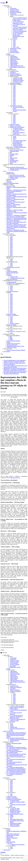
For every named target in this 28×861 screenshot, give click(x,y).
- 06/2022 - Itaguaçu (14, 323)
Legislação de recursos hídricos (17, 127)
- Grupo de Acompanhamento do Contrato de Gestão (20, 31)
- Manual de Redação (18, 144)
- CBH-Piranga (13, 56)
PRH (11, 336)
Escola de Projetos (11, 186)
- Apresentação (13, 8)
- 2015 (14, 100)
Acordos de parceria (11, 282)
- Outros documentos (17, 145)
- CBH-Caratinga (14, 61)
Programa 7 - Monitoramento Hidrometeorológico (13, 205)
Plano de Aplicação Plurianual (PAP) (15, 167)
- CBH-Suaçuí (13, 60)
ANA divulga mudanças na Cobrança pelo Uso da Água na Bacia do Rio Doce (15, 366)
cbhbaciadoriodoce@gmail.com (16, 859)
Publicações (9, 182)
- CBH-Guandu (13, 64)
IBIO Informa (10, 836)
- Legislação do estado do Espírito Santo (19, 133)
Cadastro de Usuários (12, 347)
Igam (11, 152)
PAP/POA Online (14, 178)
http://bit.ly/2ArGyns (15, 477)
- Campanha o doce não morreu (17, 278)
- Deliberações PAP (14, 170)
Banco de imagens (11, 841)
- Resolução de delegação (16, 75)
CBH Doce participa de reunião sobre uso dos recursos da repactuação (14, 363)
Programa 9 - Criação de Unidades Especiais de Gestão (15, 210)
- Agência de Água (14, 71)
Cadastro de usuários (14, 124)
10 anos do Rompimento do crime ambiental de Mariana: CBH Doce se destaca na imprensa (15, 361)
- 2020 (14, 93)
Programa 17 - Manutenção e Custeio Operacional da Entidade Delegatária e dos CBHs (17, 231)
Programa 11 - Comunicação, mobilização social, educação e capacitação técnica (16, 216)
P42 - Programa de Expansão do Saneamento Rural (14, 762)
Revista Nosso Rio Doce (12, 272)
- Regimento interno (14, 11)
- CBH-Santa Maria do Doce (16, 65)
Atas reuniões (13, 666)
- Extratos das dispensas (15, 83)
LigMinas (12, 159)
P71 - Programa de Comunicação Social (16, 771)
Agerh (11, 163)
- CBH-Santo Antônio (15, 59)
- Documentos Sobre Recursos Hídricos (17, 142)
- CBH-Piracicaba (14, 57)
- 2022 (14, 45)
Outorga (8, 342)
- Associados (13, 72)
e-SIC (11, 156)
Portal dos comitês (14, 154)
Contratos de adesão (11, 314)
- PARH (14, 137)
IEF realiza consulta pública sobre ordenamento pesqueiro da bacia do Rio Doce (15, 373)
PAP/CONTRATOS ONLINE (17, 175)
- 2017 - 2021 (16, 47)
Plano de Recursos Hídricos (13, 335)
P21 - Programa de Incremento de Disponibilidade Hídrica (14, 752)
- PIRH (14, 136)
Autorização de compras (12, 291)
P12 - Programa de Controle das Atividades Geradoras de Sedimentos (17, 749)
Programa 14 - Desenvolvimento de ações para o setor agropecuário (16, 222)
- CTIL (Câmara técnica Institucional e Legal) (18, 22)
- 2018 (14, 96)
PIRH (11, 338)
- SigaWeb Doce (13, 727)
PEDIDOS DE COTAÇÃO (13, 267)
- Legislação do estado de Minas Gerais (18, 130)
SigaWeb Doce (10, 172)
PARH (11, 339)
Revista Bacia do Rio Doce (13, 833)
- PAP (14, 139)
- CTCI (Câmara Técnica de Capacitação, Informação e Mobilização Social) (16, 717)
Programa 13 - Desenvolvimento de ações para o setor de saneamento (16, 220)
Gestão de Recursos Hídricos (13, 340)
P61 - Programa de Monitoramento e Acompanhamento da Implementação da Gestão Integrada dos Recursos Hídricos (16, 769)
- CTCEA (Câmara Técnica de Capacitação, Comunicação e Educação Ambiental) (20, 28)
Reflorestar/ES (10, 746)
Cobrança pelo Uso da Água (13, 343)
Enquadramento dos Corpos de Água (15, 346)
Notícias (8, 270)
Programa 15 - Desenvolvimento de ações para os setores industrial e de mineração (16, 225)
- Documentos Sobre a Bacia (19, 140)
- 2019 (14, 95)
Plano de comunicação (12, 279)
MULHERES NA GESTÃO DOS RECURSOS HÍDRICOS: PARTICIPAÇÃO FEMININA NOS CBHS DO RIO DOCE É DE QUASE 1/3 (15, 370)
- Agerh (11, 724)
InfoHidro (12, 155)
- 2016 (14, 99)
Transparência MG (14, 160)
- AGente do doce (14, 276)
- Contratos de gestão (17, 77)
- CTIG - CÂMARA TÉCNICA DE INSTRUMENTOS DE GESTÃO (18, 35)
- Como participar (14, 51)
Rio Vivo (9, 180)
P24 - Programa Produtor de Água (15, 755)
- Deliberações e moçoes (15, 48)
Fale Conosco (7, 351)
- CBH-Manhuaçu (14, 63)
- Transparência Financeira (16, 105)
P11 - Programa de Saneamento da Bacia (16, 747)
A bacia (8, 53)
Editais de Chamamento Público (11, 183)
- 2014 (14, 101)
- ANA (11, 723)
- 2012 (14, 104)
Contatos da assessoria (12, 271)
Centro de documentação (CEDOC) (15, 814)
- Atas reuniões (13, 49)
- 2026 (14, 40)
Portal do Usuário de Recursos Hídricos (16, 350)
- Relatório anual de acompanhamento (18, 168)
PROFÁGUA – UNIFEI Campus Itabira (16, 147)
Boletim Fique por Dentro (13, 835)
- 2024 (14, 43)
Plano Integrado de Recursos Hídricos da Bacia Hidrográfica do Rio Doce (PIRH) (16, 733)
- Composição (13, 13)
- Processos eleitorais (14, 52)
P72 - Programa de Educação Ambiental (16, 772)
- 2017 (14, 97)
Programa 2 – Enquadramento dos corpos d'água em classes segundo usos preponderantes (16, 191)
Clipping (9, 840)
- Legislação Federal (17, 128)
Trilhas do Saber (13, 158)
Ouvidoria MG (13, 162)
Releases (9, 274)
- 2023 (14, 44)
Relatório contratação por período (17, 176)
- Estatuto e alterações (15, 73)
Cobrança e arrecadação (15, 125)
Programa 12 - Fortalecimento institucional (17, 218)
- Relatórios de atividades (15, 12)
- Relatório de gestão (17, 79)
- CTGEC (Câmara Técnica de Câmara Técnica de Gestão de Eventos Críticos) (20, 19)
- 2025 (14, 41)
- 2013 (14, 103)
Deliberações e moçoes (15, 667)
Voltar (2, 650)
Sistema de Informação (12, 344)
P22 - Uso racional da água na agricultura (16, 754)
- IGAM (11, 726)
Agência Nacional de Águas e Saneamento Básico (17, 150)
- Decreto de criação (14, 9)
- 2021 (14, 92)
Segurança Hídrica (11, 179)
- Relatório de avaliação (18, 80)
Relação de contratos (11, 324)
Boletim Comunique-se (12, 837)
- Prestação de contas (17, 81)
